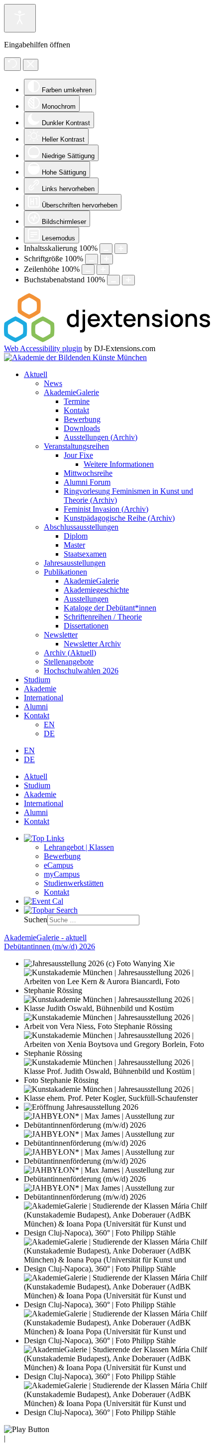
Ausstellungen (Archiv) (100, 437)
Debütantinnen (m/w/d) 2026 (49, 946)
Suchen (35, 919)
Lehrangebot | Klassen (79, 847)
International (43, 697)
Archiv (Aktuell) (70, 652)
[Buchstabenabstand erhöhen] (128, 280)
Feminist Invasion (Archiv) (106, 509)
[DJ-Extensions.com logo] (107, 339)
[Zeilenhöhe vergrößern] (103, 269)
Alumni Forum (87, 482)
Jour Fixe (78, 455)
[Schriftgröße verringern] (91, 259)
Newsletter (61, 634)
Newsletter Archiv (92, 643)
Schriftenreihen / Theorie (103, 617)
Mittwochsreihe (88, 473)
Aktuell (35, 374)
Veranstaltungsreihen (76, 446)
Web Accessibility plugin (43, 348)
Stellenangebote (69, 661)
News (53, 383)
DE (49, 733)
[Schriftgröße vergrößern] (106, 259)
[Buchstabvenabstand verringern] (113, 280)
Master (74, 545)
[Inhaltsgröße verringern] (106, 248)
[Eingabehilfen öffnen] (20, 18)
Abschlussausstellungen (81, 527)
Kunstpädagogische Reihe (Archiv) (119, 518)
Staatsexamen (85, 554)
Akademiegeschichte (96, 590)
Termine (77, 401)
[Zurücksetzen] (12, 64)
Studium (37, 679)
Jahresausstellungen (75, 563)
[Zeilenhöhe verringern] (88, 269)
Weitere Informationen (119, 464)
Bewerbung (82, 419)
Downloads (82, 428)
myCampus (62, 874)
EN (49, 724)
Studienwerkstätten (74, 883)
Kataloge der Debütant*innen (110, 608)
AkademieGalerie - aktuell (45, 937)
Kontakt (76, 410)
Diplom (76, 536)
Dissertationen (86, 625)
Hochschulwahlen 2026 (81, 670)
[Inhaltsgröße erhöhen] (120, 248)
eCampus (58, 865)
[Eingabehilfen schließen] (30, 65)
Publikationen (65, 572)
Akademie (40, 688)
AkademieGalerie (71, 392)
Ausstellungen (86, 599)
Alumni (36, 706)
